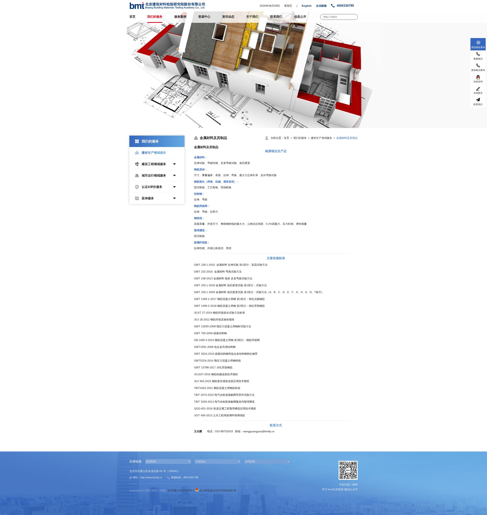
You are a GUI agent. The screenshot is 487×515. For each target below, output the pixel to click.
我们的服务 (154, 16)
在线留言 (478, 93)
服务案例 (180, 16)
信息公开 (300, 16)
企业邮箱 (321, 5)
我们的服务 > (302, 137)
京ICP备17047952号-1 (181, 490)
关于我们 (252, 16)
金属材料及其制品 (347, 137)
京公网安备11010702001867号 (217, 490)
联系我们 (276, 16)
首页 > (288, 137)
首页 (132, 16)
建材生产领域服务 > (323, 137)
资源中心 (204, 16)
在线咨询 (478, 81)
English (307, 5)
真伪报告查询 (478, 47)
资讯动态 (228, 16)
